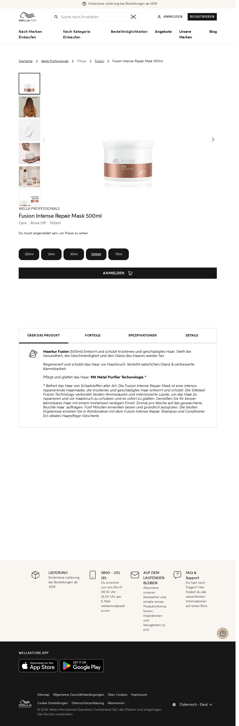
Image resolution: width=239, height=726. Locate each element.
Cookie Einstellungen (52, 703)
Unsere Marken (185, 34)
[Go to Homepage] (27, 16)
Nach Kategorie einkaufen (76, 34)
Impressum (139, 695)
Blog (213, 31)
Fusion (99, 61)
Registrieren (202, 17)
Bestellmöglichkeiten (129, 31)
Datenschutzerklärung (88, 703)
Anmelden (114, 273)
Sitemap (43, 695)
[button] (56, 16)
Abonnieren (116, 703)
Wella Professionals (55, 61)
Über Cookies (117, 695)
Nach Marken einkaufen (30, 34)
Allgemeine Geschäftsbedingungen (78, 695)
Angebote (163, 31)
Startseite (26, 61)
